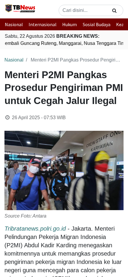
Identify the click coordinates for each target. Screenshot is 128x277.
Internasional (43, 24)
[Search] (114, 10)
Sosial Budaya (96, 24)
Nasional (14, 24)
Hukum (69, 24)
